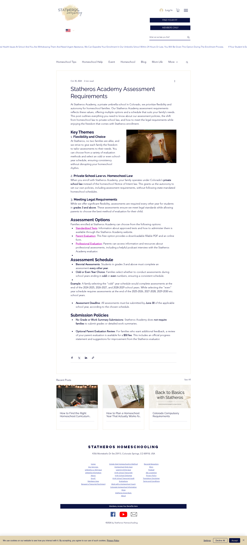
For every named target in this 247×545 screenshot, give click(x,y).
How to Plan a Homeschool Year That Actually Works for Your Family (123, 415)
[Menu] (186, 10)
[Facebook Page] (112, 514)
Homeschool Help (92, 61)
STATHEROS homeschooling (123, 447)
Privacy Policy (113, 540)
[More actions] (174, 81)
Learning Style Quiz (123, 470)
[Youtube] (123, 514)
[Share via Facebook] (72, 357)
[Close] (243, 540)
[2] (133, 514)
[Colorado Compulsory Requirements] (170, 396)
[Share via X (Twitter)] (79, 357)
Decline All (220, 540)
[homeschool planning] (123, 396)
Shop (123, 490)
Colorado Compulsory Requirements (166, 415)
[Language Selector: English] (70, 31)
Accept (235, 540)
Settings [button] (207, 540)
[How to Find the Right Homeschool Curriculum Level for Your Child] (77, 396)
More (171, 61)
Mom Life (157, 61)
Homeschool (128, 61)
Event (111, 61)
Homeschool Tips (66, 61)
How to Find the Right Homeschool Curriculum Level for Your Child (74, 415)
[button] (178, 10)
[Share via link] (93, 357)
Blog (143, 61)
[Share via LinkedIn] (86, 357)
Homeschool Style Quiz (123, 467)
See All (187, 379)
